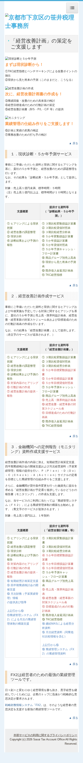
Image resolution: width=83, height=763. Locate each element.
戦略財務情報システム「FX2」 (24, 705)
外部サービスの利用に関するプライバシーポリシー (45, 735)
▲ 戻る (73, 143)
